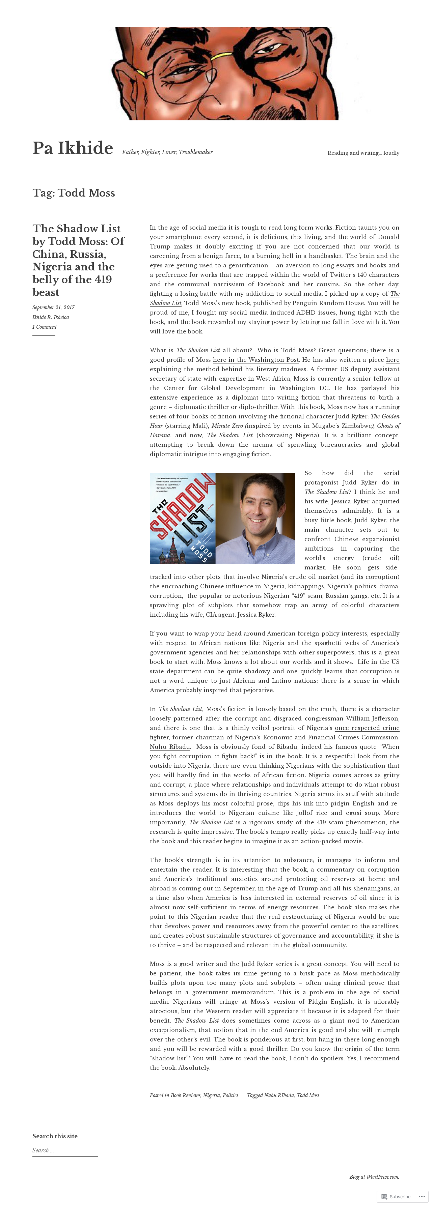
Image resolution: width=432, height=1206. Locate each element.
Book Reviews (185, 1095)
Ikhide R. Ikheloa (50, 317)
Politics (230, 1095)
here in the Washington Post (256, 359)
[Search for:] (64, 1151)
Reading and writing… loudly (364, 153)
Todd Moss (308, 1095)
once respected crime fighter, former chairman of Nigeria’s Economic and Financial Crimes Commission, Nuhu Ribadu (275, 737)
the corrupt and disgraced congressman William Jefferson (310, 718)
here (393, 359)
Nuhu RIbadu (279, 1095)
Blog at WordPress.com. (375, 1177)
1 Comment (44, 327)
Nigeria (211, 1095)
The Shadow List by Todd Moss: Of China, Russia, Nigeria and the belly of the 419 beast (78, 260)
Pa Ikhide (72, 148)
